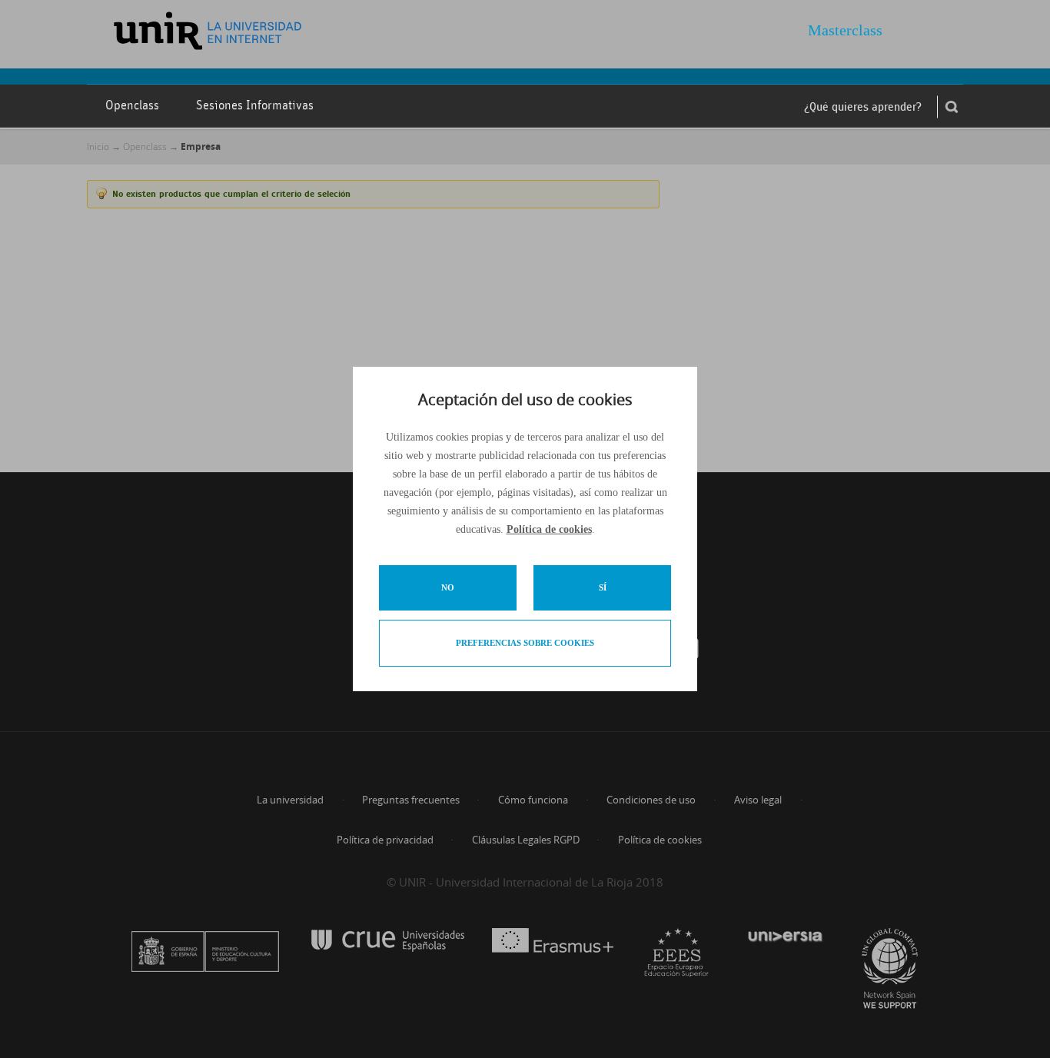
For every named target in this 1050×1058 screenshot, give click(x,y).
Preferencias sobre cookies (525, 642)
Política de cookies (549, 529)
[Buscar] (951, 106)
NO (447, 587)
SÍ (602, 587)
